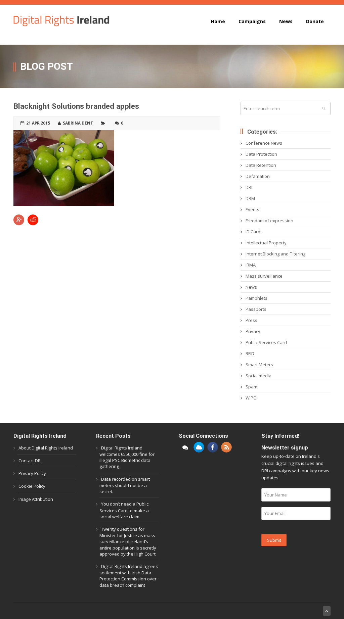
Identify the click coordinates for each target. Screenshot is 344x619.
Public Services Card (266, 342)
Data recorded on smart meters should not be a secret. (124, 485)
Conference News (264, 143)
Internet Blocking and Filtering (275, 254)
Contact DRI (30, 461)
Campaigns (252, 21)
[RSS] (226, 447)
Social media (258, 376)
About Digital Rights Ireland (45, 448)
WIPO (251, 398)
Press (251, 320)
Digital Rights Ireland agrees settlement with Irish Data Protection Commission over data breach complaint (128, 575)
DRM (250, 198)
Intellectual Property (266, 243)
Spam (251, 387)
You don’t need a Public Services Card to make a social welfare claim (124, 510)
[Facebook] (212, 447)
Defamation (258, 176)
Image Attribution (35, 499)
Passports (256, 309)
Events (252, 209)
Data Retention (261, 165)
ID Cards (254, 232)
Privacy (253, 331)
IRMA (251, 265)
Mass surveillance (264, 276)
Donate (315, 21)
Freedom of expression (269, 221)
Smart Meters (259, 365)
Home (218, 21)
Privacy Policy (32, 473)
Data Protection (261, 154)
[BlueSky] (198, 447)
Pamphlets (256, 298)
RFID (250, 353)
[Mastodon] (185, 447)
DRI (249, 187)
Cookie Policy (31, 486)
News (286, 21)
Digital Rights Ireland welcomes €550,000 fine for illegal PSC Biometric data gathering (127, 457)
